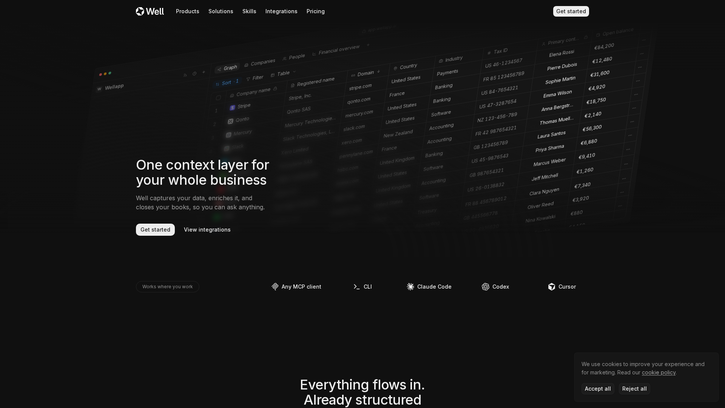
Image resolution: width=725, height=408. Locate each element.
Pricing (316, 11)
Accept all (598, 388)
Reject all (634, 388)
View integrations (207, 229)
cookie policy (659, 372)
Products (187, 11)
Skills (249, 11)
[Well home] (150, 11)
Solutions (220, 11)
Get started (571, 11)
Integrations (281, 11)
